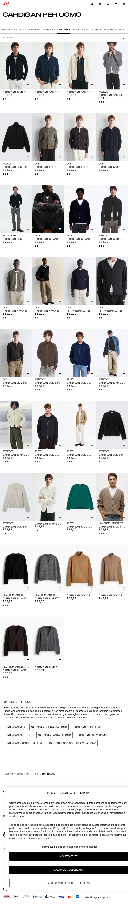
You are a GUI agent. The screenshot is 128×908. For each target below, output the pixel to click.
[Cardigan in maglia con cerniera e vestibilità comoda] (112, 209)
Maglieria (32, 773)
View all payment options (97, 897)
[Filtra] (123, 38)
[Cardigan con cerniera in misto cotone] (80, 353)
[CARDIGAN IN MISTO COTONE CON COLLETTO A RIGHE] (112, 137)
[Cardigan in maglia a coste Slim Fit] (16, 65)
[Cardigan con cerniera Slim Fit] (112, 569)
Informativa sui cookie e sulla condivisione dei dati (69, 846)
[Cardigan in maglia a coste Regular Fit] (48, 641)
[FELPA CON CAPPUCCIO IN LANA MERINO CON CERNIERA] (80, 281)
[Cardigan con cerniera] (80, 569)
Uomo (19, 773)
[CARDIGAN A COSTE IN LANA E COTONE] (48, 137)
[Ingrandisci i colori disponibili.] (5, 99)
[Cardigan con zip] (112, 425)
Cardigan (48, 773)
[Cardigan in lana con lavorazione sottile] (48, 209)
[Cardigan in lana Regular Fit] (112, 497)
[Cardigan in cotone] (80, 497)
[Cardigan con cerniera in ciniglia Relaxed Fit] (48, 65)
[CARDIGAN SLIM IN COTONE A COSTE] (16, 353)
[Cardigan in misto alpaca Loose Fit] (48, 569)
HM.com (8, 773)
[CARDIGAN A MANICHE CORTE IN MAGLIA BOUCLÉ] (16, 281)
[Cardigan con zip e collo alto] (112, 65)
